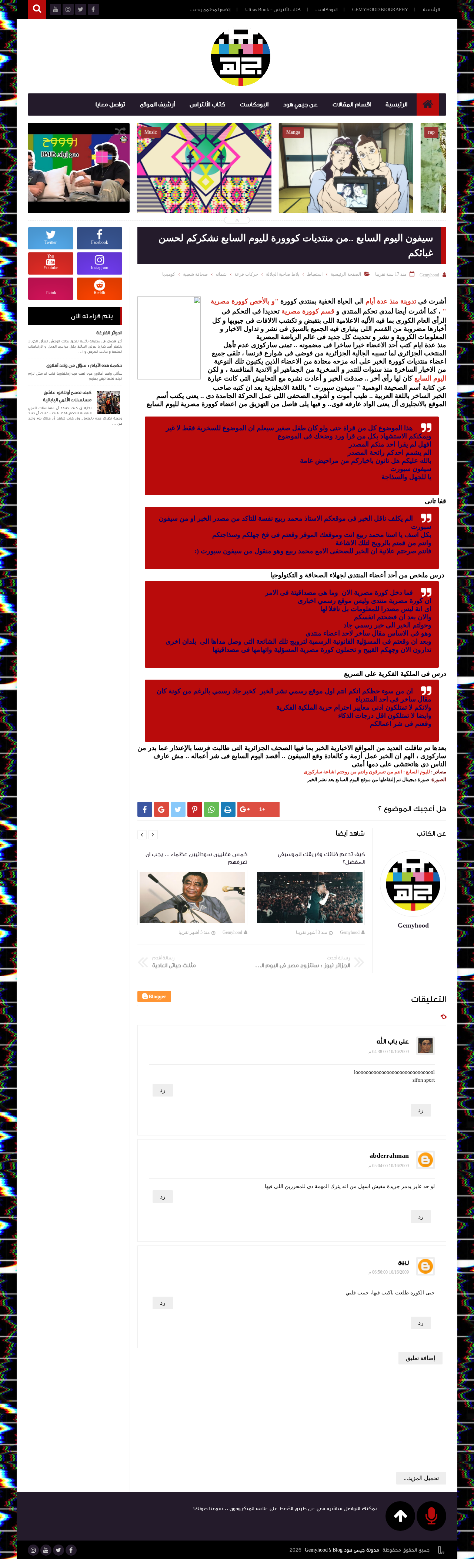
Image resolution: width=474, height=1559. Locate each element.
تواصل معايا (110, 104)
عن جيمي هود (300, 104)
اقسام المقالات (352, 104)
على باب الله (393, 1041)
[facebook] (71, 1550)
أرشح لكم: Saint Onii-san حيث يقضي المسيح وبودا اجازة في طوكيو (379, 185)
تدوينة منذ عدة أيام (390, 301)
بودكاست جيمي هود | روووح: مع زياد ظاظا (95, 180)
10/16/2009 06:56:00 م (388, 1272)
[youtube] (45, 1550)
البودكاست (326, 9)
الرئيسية (431, 9)
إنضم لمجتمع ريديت (210, 9)
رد (163, 1090)
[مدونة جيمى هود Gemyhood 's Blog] (240, 56)
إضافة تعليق (420, 1358)
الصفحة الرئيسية (346, 274)
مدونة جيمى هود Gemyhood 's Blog (342, 1550)
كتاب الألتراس (207, 104)
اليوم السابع (430, 378)
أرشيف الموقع (157, 104)
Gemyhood (350, 932)
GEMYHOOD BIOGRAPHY (380, 9)
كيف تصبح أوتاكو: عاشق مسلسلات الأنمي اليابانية (67, 396)
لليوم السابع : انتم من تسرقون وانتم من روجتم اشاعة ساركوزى (367, 771)
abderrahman (389, 1155)
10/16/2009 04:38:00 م (388, 1051)
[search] (37, 9)
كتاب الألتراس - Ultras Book (273, 9)
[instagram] (33, 1550)
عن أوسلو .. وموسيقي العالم (237, 180)
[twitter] (58, 1550)
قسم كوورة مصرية (307, 311)
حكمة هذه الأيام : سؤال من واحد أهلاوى (84, 365)
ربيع (403, 1262)
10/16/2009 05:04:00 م (388, 1165)
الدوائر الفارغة (109, 332)
